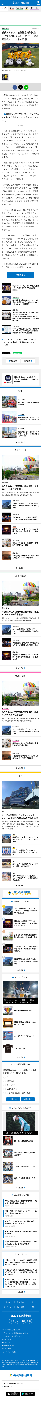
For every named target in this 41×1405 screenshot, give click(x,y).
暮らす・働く (35, 8)
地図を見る (20, 275)
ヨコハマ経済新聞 (20, 2)
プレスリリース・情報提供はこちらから (15, 1333)
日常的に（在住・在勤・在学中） (20, 1093)
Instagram (23, 1321)
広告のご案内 (7, 1342)
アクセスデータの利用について (12, 1336)
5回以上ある (12, 1089)
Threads (29, 1321)
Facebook (11, 1321)
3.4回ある (11, 1085)
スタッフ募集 (7, 1349)
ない (8, 1077)
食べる (12, 8)
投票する (13, 1099)
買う (27, 8)
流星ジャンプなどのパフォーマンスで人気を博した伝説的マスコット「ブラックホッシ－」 (20, 117)
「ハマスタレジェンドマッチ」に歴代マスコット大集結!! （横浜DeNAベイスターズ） (20, 342)
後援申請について (8, 1345)
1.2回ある (11, 1081)
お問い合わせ (7, 1339)
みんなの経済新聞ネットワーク (20, 1375)
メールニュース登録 (9, 1352)
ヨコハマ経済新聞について (11, 1330)
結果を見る (28, 1099)
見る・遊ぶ (19, 8)
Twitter (17, 1321)
